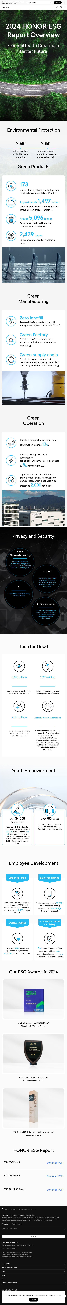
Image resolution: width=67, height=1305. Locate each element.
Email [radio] (6, 1224)
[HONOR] (6, 1209)
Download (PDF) (55, 1163)
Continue (58, 2)
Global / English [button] (32, 2)
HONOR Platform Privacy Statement (41, 1220)
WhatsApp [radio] (17, 1224)
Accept (33, 1299)
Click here (58, 1295)
